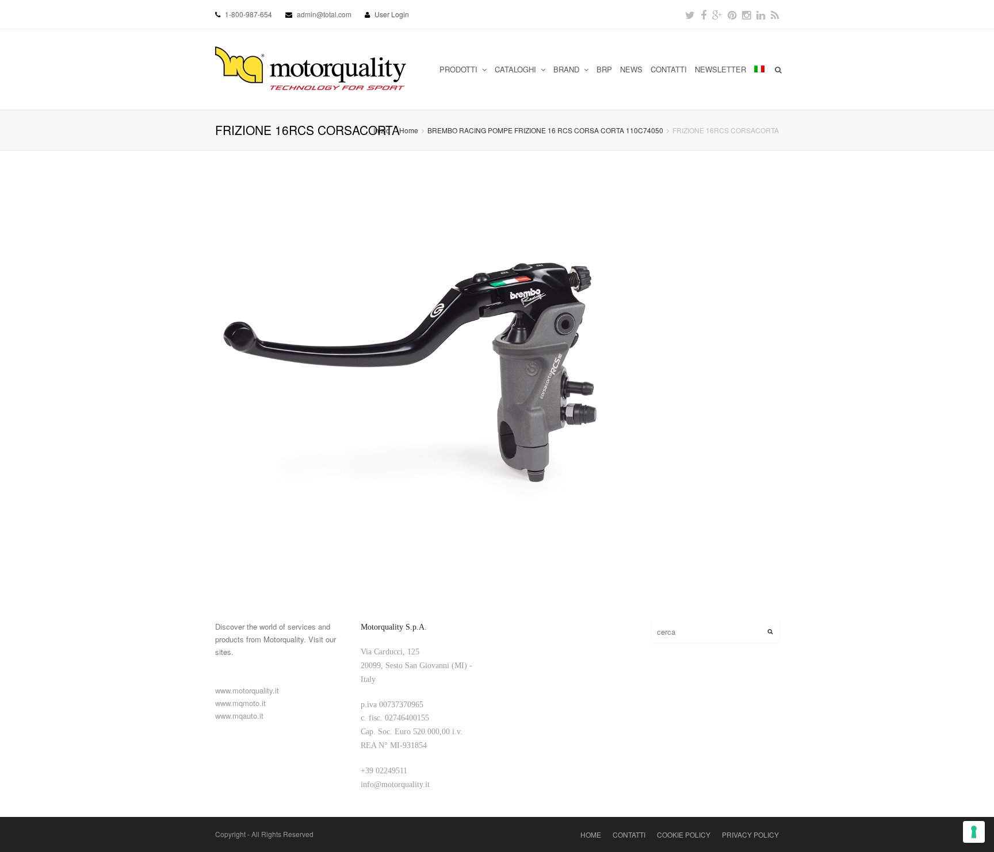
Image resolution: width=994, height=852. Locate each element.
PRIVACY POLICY (750, 834)
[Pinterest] (732, 14)
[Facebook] (703, 14)
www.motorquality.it (247, 690)
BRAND (567, 69)
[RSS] (775, 14)
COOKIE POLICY (683, 834)
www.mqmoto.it (240, 702)
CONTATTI (669, 69)
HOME (590, 834)
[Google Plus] (717, 14)
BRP (604, 69)
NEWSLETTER (720, 69)
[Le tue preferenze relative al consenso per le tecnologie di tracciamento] (974, 832)
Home (408, 130)
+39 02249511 (384, 770)
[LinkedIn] (760, 14)
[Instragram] (746, 14)
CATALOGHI (516, 69)
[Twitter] (690, 14)
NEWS (631, 69)
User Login (391, 14)
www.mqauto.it (239, 715)
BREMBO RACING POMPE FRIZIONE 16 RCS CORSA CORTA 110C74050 (545, 130)
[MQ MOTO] (311, 69)
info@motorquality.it (395, 784)
